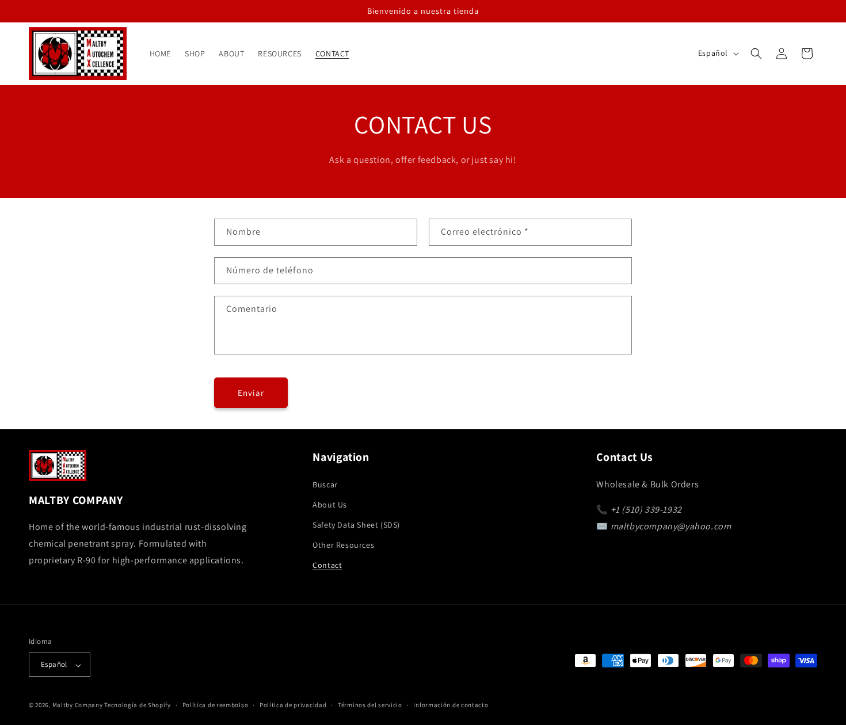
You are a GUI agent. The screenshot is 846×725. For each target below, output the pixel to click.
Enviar (251, 392)
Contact (327, 565)
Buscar (325, 484)
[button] (756, 53)
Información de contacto (450, 705)
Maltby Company (77, 705)
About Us (330, 504)
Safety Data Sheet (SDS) (356, 525)
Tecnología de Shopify (137, 705)
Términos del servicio (370, 705)
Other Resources (343, 545)
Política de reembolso (215, 705)
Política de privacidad (293, 705)
